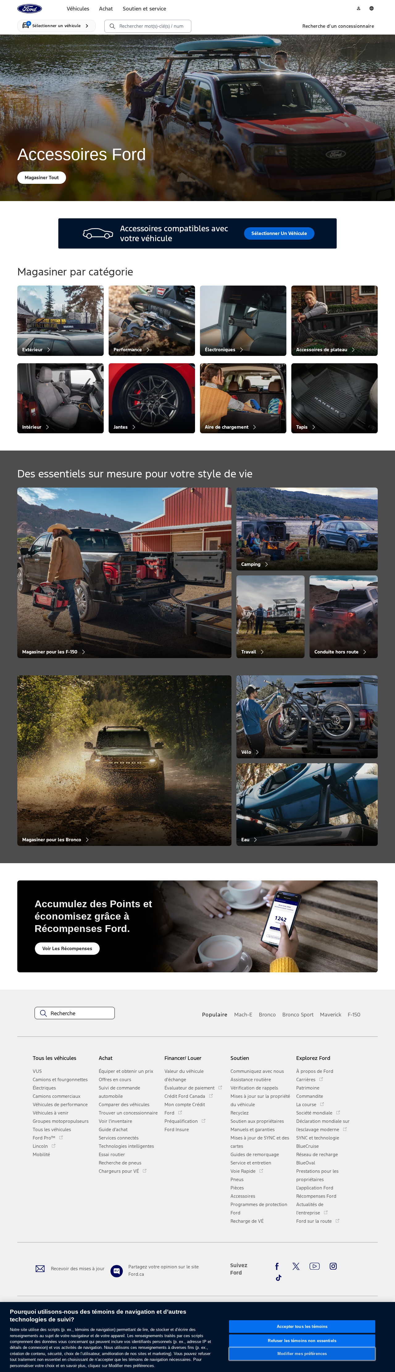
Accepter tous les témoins (302, 1326)
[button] (129, 1060)
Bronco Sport (298, 1014)
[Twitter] (296, 1266)
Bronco (267, 1014)
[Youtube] (315, 1266)
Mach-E (243, 1014)
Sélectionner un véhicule (279, 233)
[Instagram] (333, 1266)
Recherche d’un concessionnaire (338, 26)
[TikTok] (278, 1277)
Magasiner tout (42, 177)
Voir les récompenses (67, 948)
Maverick (330, 1014)
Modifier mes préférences (302, 1353)
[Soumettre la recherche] (112, 26)
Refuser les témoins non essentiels (302, 1340)
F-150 (354, 1014)
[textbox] (75, 1013)
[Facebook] (278, 1266)
